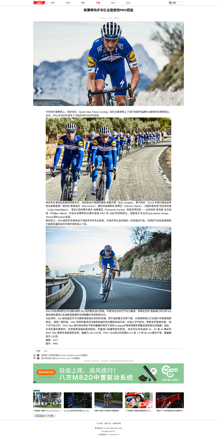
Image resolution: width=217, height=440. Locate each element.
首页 (53, 3)
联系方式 (108, 423)
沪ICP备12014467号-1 (108, 431)
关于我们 (100, 423)
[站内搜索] (170, 3)
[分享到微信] (40, 416)
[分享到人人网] (52, 416)
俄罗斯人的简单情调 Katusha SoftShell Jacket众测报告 (64, 355)
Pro (45, 351)
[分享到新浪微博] (43, 416)
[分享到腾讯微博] (49, 416)
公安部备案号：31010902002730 (108, 434)
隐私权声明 (117, 423)
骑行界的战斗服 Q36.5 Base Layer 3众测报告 (60, 358)
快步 (39, 351)
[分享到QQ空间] (46, 416)
